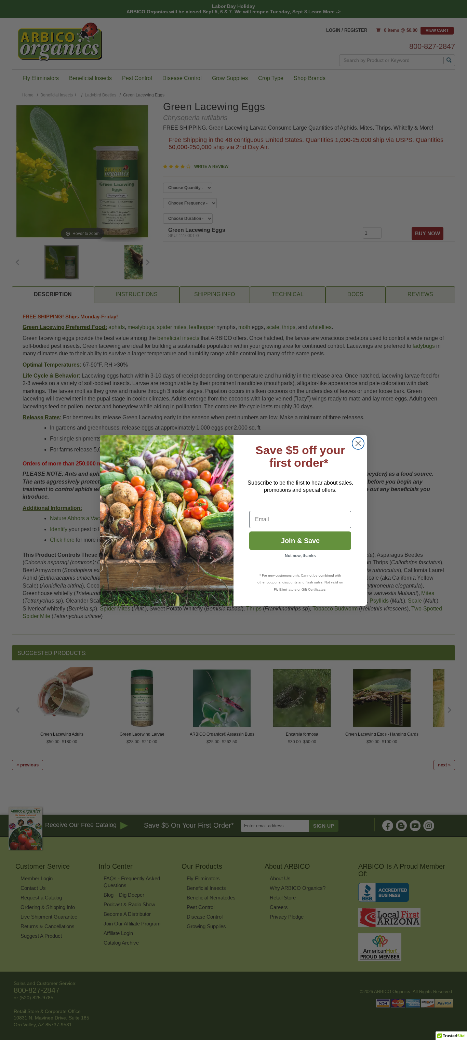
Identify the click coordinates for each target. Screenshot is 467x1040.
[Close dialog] (358, 443)
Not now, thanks (300, 555)
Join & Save (300, 540)
